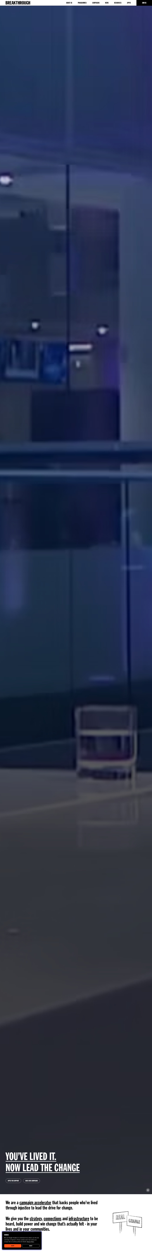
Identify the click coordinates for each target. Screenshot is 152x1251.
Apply (129, 3)
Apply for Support (13, 1181)
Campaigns (95, 3)
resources (117, 3)
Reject (30, 1245)
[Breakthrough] (18, 3)
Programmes (82, 3)
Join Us (144, 3)
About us (69, 3)
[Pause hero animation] (148, 1190)
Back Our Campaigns (31, 1181)
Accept (12, 1245)
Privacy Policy (30, 1241)
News (107, 3)
